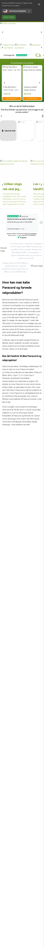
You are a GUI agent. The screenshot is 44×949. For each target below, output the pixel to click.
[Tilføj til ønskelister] (19, 68)
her (3, 372)
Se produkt (11, 99)
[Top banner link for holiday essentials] (22, 32)
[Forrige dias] (2, 32)
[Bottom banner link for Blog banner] (37, 47)
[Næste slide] (41, 32)
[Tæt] (39, 4)
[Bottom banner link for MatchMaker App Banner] (22, 47)
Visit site (9, 17)
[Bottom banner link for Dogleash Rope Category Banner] (7, 47)
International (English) (17, 11)
